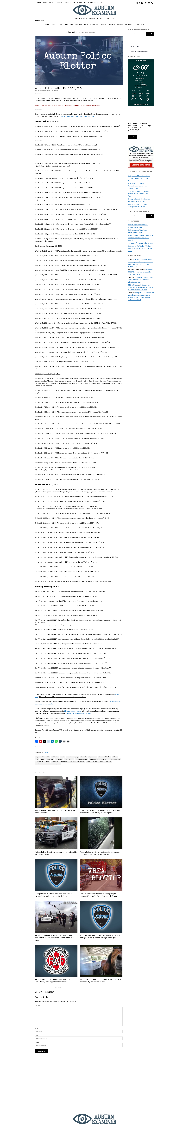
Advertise (52, 3)
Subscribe (60, 3)
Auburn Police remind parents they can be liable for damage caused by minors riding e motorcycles (100, 936)
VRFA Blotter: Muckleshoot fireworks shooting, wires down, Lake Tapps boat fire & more (54, 980)
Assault (69, 757)
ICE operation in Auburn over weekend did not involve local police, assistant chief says (53, 894)
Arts (66, 24)
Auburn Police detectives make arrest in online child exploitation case (56, 853)
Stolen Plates (64, 761)
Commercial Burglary (104, 757)
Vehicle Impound (40, 764)
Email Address (133, 131)
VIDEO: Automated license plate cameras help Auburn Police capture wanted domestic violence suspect (54, 937)
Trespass (95, 761)
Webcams (111, 24)
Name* (37, 1028)
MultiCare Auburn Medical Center (99, 759)
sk (128, 259)
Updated (108, 761)
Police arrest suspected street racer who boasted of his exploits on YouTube (140, 237)
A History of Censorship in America (140, 243)
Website (37, 1042)
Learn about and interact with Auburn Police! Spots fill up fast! (138, 193)
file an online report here (73, 711)
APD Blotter (55, 757)
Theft (88, 761)
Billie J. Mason (133, 285)
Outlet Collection (115, 759)
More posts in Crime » (117, 773)
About (45, 3)
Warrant (58, 764)
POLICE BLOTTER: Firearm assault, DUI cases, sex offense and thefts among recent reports (100, 811)
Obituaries (78, 24)
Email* (36, 1035)
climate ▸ (141, 104)
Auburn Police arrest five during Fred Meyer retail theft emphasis (55, 811)
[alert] (141, 51)
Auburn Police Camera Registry (78, 713)
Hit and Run (59, 759)
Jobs (71, 24)
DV (37, 759)
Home (47, 24)
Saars (47, 761)
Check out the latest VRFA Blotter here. (87, 105)
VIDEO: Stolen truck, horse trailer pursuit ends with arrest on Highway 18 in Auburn (100, 980)
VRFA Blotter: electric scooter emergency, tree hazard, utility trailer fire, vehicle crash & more (99, 894)
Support (90, 3)
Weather (103, 24)
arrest (62, 757)
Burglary (76, 757)
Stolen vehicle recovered (77, 761)
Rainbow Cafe (39, 761)
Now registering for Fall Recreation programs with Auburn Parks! (137, 185)
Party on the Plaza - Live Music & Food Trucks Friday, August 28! (139, 178)
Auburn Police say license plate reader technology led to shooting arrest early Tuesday (100, 853)
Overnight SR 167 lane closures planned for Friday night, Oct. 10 (141, 271)
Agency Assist (40, 757)
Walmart (50, 764)
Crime (61, 24)
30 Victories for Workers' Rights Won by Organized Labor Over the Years (140, 248)
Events (54, 24)
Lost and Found (69, 759)
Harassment (50, 759)
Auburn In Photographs (124, 24)
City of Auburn (92, 757)
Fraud (42, 759)
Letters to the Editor (91, 24)
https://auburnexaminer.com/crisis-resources (77, 116)
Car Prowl (83, 757)
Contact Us (98, 3)
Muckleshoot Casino (81, 759)
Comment (37, 1005)
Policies (68, 3)
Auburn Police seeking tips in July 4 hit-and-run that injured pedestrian (140, 279)
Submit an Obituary (79, 3)
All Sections (138, 24)
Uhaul (101, 761)
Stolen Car (55, 761)
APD (48, 757)
